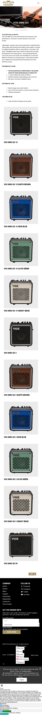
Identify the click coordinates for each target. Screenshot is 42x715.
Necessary (5, 705)
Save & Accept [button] (4, 714)
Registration (7, 599)
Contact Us (6, 601)
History (5, 589)
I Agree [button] (21, 680)
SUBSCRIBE (11, 632)
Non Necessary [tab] (4, 709)
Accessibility (11, 654)
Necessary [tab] (3, 703)
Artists (5, 586)
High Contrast (34, 655)
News (4, 591)
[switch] (1, 711)
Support (5, 594)
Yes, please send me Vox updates (16, 629)
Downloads (6, 596)
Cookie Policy (26, 671)
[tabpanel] (21, 708)
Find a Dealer (7, 604)
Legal (4, 654)
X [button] (40, 668)
